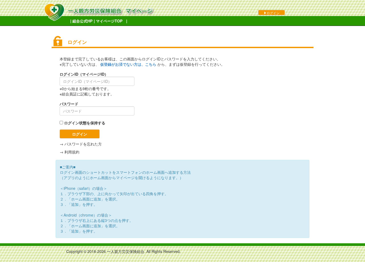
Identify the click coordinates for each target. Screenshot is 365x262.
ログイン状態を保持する (84, 122)
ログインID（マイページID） (84, 74)
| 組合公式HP (81, 21)
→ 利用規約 (69, 152)
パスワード (69, 103)
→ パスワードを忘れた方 (81, 144)
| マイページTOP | (110, 21)
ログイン (272, 12)
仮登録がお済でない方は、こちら (128, 64)
